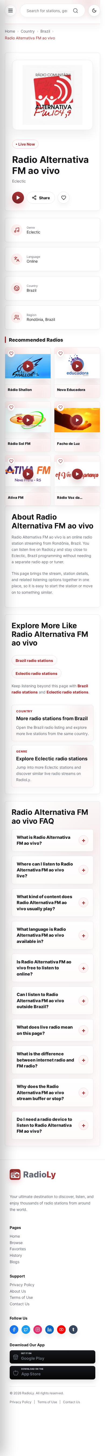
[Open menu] (10, 10)
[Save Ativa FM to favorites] (11, 461)
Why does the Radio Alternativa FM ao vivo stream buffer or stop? (40, 1092)
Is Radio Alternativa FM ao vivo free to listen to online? (44, 968)
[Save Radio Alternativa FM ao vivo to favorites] (63, 198)
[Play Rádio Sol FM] (28, 420)
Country (28, 31)
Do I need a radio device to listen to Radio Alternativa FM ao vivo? (44, 1125)
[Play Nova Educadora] (77, 366)
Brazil (45, 31)
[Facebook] (14, 1329)
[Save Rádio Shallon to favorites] (11, 353)
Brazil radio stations (34, 660)
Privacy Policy (22, 1284)
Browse (16, 1242)
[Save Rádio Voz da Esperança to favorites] (60, 461)
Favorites (18, 1248)
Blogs (14, 1261)
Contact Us (19, 1304)
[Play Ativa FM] (28, 474)
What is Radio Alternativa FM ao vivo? (43, 840)
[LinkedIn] (49, 1329)
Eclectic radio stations (36, 673)
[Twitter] (26, 1329)
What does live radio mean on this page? (45, 1030)
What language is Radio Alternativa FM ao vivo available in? (41, 935)
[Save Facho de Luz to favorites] (60, 407)
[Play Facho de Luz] (77, 420)
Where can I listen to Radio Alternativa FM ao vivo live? (45, 870)
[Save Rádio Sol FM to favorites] (11, 407)
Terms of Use (21, 1297)
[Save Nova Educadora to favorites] (60, 353)
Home (10, 31)
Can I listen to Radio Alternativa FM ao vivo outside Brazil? (40, 1000)
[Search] (75, 10)
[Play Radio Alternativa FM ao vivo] (18, 198)
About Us (18, 1291)
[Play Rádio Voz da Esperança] (77, 474)
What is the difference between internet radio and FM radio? (45, 1060)
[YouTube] (61, 1329)
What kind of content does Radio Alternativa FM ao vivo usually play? (44, 902)
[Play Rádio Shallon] (28, 366)
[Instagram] (37, 1329)
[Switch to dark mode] (94, 10)
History (16, 1255)
